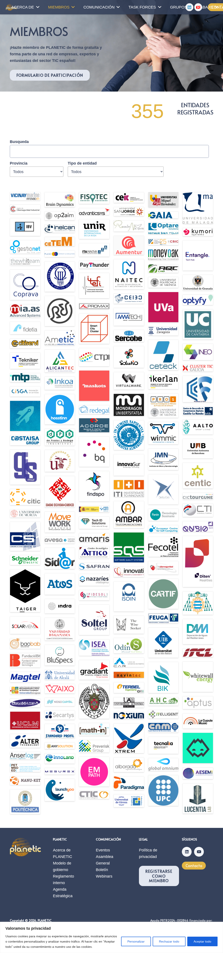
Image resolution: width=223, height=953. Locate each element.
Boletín (102, 870)
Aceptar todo (202, 941)
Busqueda (19, 142)
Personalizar (136, 941)
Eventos (103, 850)
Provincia (18, 163)
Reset (31, 180)
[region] (111, 937)
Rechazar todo (169, 941)
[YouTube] (199, 852)
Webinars (104, 876)
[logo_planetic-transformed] (25, 847)
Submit (16, 180)
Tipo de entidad (82, 163)
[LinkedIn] (187, 852)
